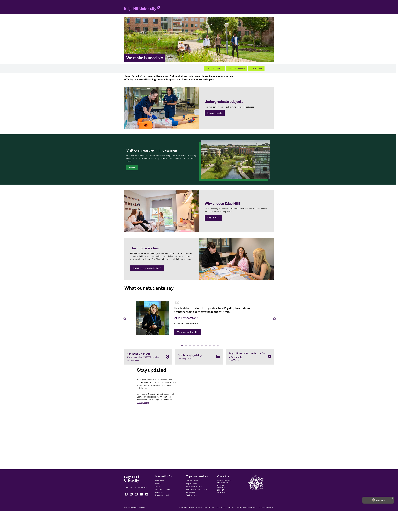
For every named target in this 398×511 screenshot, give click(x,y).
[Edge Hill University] (132, 482)
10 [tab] (218, 346)
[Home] (142, 9)
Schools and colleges (162, 489)
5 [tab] (198, 346)
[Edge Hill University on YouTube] (136, 495)
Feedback (231, 507)
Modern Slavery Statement (246, 507)
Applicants (159, 492)
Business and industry (162, 495)
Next (274, 318)
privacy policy (143, 402)
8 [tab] (210, 346)
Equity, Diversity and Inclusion (196, 489)
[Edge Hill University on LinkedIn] (146, 495)
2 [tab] (186, 346)
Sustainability (191, 492)
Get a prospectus (214, 68)
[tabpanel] (199, 318)
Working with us (191, 495)
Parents (158, 484)
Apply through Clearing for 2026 (147, 268)
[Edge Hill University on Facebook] (126, 495)
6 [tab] (202, 346)
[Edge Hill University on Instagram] (131, 495)
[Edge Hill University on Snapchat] (141, 495)
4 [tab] (194, 346)
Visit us (132, 167)
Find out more (213, 218)
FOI (205, 507)
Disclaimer (183, 507)
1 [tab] (182, 346)
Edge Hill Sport (191, 484)
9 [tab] (214, 346)
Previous (124, 318)
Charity (212, 507)
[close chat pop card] (392, 498)
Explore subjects (214, 113)
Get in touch (256, 68)
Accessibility (221, 507)
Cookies (199, 507)
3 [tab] (190, 346)
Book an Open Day (236, 68)
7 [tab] (206, 346)
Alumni (157, 486)
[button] (378, 500)
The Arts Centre (192, 481)
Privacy (191, 507)
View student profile (187, 332)
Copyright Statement (265, 507)
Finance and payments (194, 486)
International (159, 481)
